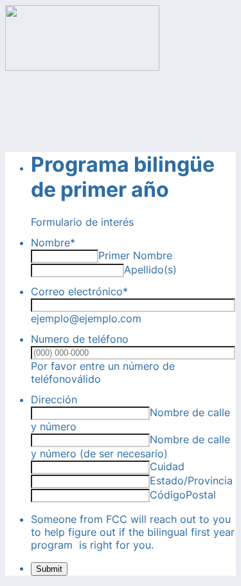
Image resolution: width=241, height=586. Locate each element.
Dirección (54, 399)
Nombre (53, 242)
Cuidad (167, 466)
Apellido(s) (150, 269)
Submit (49, 569)
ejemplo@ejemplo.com (86, 318)
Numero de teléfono (80, 339)
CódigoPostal (183, 494)
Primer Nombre (135, 255)
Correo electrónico (79, 291)
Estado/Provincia (191, 480)
